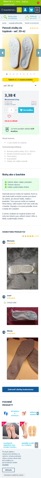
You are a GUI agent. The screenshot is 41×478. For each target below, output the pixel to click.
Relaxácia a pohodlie (15, 413)
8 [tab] (31, 73)
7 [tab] (27, 73)
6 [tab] (24, 73)
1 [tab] (7, 73)
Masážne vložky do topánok (28, 444)
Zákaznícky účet (25, 12)
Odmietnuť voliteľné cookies (13, 475)
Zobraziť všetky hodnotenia (20, 389)
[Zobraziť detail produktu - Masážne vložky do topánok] (29, 431)
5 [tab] (20, 73)
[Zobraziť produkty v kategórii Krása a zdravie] (24, 413)
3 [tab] (14, 73)
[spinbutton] (11, 110)
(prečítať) (5, 464)
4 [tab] (17, 73)
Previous (1, 17)
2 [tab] (10, 73)
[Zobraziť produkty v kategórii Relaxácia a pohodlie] (6, 413)
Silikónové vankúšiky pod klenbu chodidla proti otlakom (10, 445)
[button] (16, 110)
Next (39, 17)
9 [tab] (34, 73)
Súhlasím (8, 470)
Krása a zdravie (33, 413)
